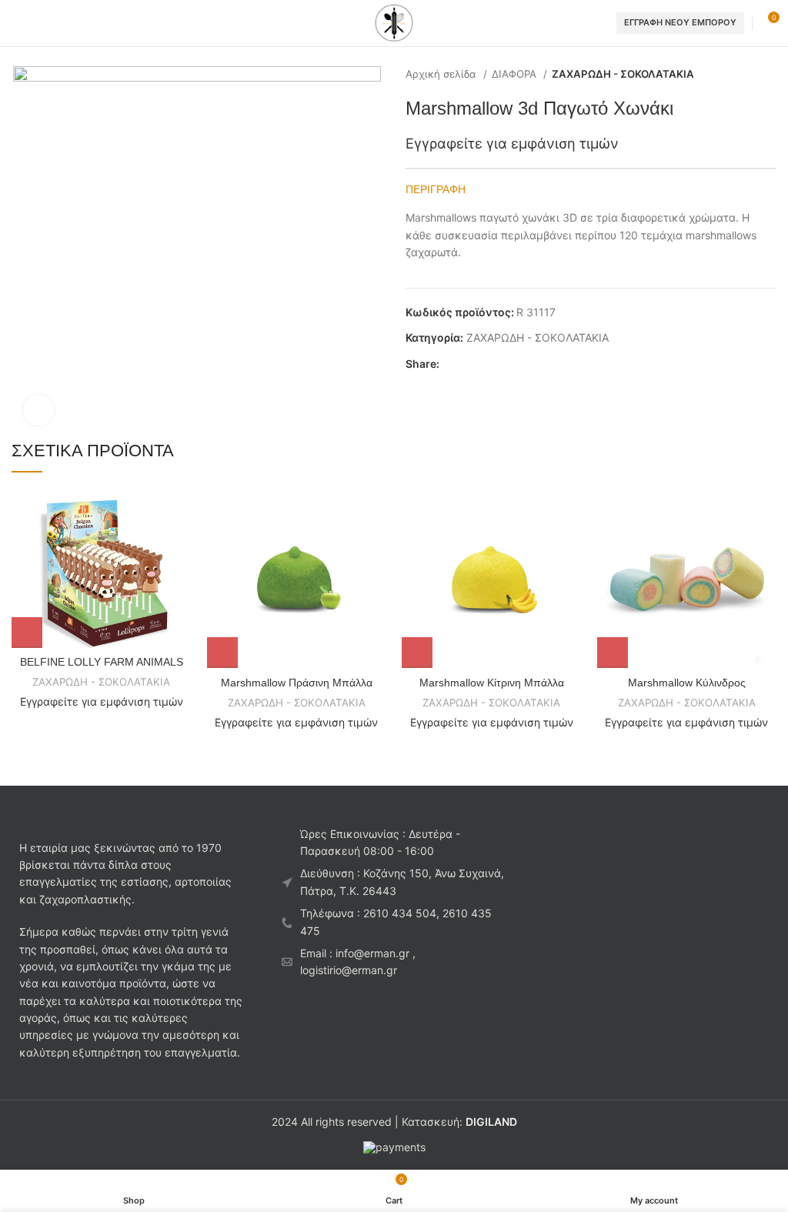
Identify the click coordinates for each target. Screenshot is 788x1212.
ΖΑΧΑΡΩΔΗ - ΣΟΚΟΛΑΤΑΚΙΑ (623, 74)
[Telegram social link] (523, 364)
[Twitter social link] (470, 364)
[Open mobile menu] (18, 23)
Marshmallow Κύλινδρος (687, 682)
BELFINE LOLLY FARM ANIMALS (101, 662)
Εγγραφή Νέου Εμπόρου (680, 22)
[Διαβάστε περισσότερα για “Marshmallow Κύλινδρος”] (612, 652)
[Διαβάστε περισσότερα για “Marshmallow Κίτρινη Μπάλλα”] (417, 652)
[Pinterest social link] (487, 364)
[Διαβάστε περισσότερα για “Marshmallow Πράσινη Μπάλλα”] (222, 652)
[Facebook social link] (452, 364)
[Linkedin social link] (505, 364)
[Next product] (768, 74)
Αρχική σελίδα (442, 74)
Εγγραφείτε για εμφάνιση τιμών (512, 143)
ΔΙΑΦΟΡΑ (515, 74)
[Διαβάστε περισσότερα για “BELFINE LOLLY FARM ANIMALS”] (27, 632)
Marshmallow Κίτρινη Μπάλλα (491, 682)
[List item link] (394, 922)
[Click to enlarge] (38, 410)
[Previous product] (738, 74)
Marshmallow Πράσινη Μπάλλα (296, 682)
